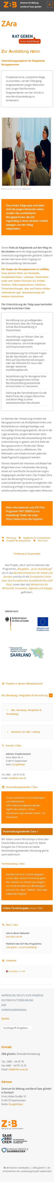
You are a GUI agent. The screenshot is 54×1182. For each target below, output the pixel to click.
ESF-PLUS (42, 540)
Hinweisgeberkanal (14, 1010)
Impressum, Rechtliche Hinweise (22, 995)
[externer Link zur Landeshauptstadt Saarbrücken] (27, 1138)
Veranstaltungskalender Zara (19, 831)
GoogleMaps (18, 764)
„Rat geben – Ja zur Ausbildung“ (21, 947)
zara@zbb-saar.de (17, 778)
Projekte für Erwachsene (18, 540)
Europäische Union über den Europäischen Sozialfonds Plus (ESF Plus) (27, 580)
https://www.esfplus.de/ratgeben (24, 519)
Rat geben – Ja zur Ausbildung (34, 569)
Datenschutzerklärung (17, 1000)
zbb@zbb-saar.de (18, 1069)
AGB (3, 1005)
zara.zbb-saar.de (14, 936)
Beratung (11, 537)
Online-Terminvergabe (16, 908)
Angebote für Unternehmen (37, 537)
